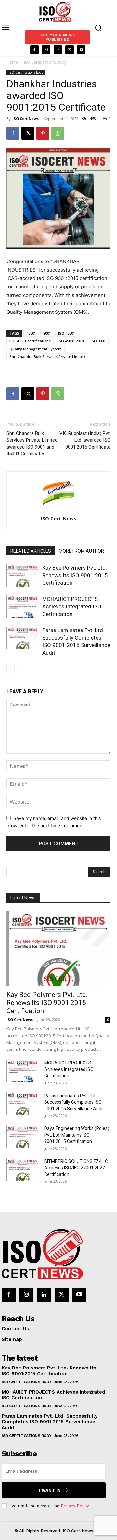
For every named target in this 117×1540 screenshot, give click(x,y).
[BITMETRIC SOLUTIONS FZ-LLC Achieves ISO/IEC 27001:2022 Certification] (22, 1169)
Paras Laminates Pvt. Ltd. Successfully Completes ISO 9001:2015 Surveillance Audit (74, 1102)
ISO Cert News (25, 118)
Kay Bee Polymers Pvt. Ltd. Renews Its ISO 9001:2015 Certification (75, 575)
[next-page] (21, 669)
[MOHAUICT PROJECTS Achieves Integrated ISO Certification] (22, 606)
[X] (69, 49)
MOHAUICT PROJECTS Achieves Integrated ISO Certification (71, 606)
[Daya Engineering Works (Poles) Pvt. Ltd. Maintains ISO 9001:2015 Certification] (22, 1136)
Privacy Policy (75, 1505)
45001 (31, 333)
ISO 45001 (66, 333)
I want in (50, 1490)
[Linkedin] (58, 49)
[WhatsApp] (57, 133)
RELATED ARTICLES (30, 551)
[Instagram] (46, 49)
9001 (47, 333)
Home (12, 62)
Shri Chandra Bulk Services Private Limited (47, 356)
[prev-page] (10, 669)
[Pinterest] (42, 133)
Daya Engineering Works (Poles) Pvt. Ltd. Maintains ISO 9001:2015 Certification (76, 1135)
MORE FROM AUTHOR (81, 551)
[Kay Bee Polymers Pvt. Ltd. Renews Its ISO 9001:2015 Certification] (22, 575)
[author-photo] (58, 509)
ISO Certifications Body (45, 62)
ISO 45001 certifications (30, 340)
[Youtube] (81, 49)
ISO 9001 (98, 340)
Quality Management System (35, 348)
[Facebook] (34, 49)
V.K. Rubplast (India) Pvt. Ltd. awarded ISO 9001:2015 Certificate (84, 440)
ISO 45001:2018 (71, 340)
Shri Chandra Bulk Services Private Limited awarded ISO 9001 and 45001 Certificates (32, 443)
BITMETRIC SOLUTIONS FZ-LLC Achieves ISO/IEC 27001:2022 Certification (76, 1168)
